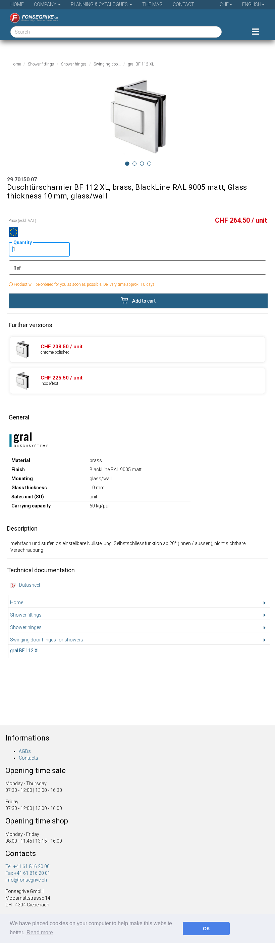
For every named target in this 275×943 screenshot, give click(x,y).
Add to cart (143, 301)
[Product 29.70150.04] (137, 381)
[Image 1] (134, 163)
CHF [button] (224, 4)
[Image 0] (127, 163)
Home (17, 4)
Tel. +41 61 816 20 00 (27, 866)
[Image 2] (142, 163)
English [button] (251, 4)
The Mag (152, 4)
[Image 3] (149, 163)
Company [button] (45, 4)
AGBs (25, 751)
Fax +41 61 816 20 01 (27, 873)
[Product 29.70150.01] (137, 349)
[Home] (31, 17)
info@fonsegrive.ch (26, 880)
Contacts (28, 758)
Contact (183, 4)
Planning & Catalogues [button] (100, 4)
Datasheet (29, 585)
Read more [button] (39, 932)
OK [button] (206, 928)
